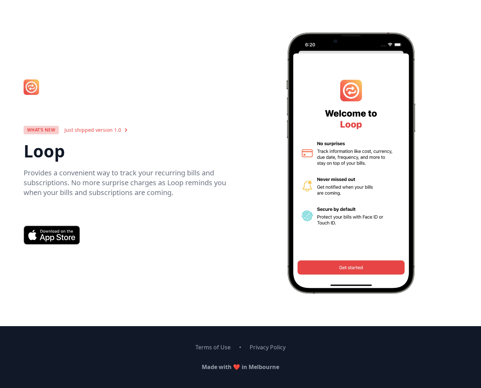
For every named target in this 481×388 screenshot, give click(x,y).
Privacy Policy (268, 347)
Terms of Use (213, 347)
